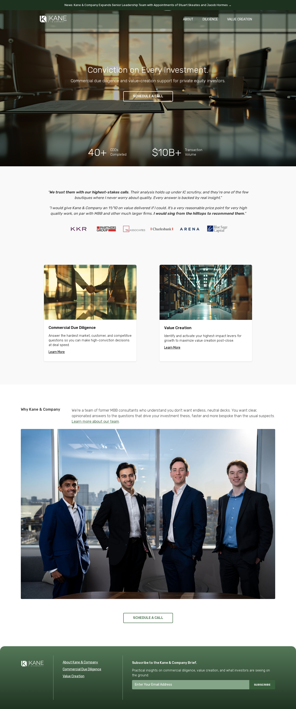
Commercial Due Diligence (82, 669)
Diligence (210, 19)
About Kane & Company (80, 662)
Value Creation (239, 19)
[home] (53, 16)
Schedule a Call (148, 96)
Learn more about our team (95, 421)
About (188, 19)
